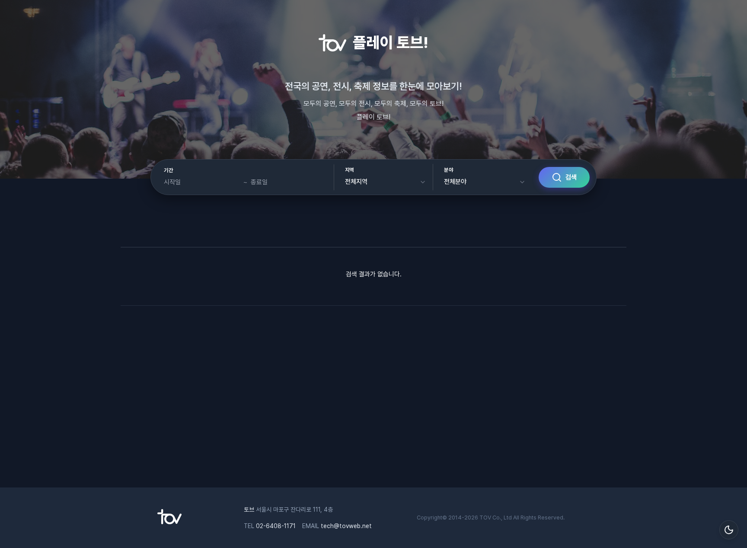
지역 (349, 170)
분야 (448, 170)
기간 (168, 170)
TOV (485, 517)
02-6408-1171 (276, 525)
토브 (249, 509)
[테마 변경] (728, 529)
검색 (571, 177)
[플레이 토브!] (169, 522)
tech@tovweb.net (346, 525)
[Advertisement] (373, 400)
